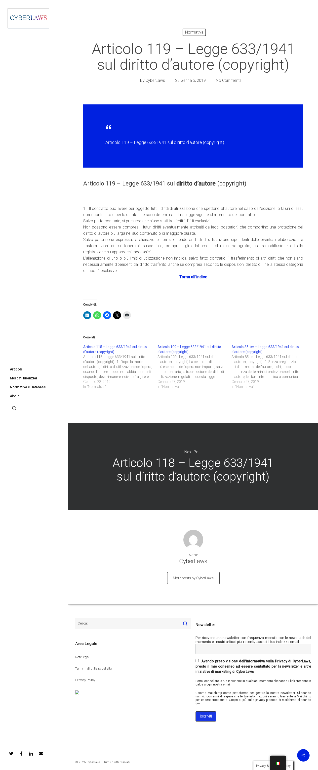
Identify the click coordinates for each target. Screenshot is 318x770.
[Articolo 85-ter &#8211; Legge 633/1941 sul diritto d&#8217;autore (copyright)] (269, 366)
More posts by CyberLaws (193, 578)
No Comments (228, 80)
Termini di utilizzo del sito (93, 668)
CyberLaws (155, 80)
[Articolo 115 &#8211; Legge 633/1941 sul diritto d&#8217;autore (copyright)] (120, 366)
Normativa (194, 32)
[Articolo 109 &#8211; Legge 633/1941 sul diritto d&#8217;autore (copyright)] (195, 366)
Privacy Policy (85, 680)
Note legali (82, 657)
